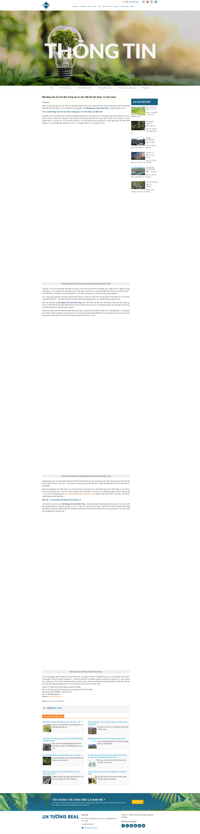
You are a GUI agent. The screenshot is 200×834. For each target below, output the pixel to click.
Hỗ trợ (132, 6)
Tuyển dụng (124, 6)
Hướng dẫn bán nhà (104, 88)
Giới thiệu (83, 6)
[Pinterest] (143, 826)
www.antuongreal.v (55, 696)
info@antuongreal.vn (91, 828)
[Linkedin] (139, 826)
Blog (51, 88)
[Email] (155, 1)
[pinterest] (151, 1)
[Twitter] (131, 826)
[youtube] (147, 1)
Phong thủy (146, 88)
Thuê (99, 6)
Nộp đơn (137, 802)
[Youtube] (135, 826)
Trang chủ (75, 6)
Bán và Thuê (107, 6)
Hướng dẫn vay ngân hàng (127, 88)
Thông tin (116, 6)
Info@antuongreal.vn (54, 694)
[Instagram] (127, 826)
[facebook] (143, 1)
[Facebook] (123, 826)
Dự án (90, 6)
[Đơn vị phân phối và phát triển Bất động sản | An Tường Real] (55, 5)
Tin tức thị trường (65, 88)
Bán (95, 6)
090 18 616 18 (131, 2)
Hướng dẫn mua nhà (84, 88)
